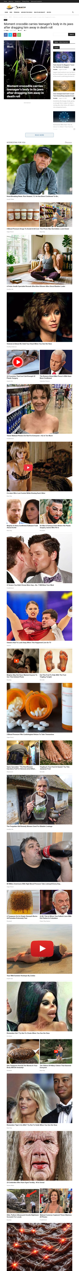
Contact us (17, 1)
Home (5, 1)
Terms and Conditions (36, 1)
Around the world (26, 12)
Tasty (7, 30)
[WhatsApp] (19, 35)
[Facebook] (6, 35)
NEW (11, 12)
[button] (73, 12)
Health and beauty (39, 12)
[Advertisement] (27, 117)
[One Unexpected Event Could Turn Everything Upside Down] (64, 85)
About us (11, 1)
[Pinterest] (15, 35)
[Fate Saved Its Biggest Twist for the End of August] (64, 57)
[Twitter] (10, 35)
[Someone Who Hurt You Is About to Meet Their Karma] (64, 116)
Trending (16, 12)
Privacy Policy (25, 1)
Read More (39, 135)
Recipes (49, 12)
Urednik (55, 69)
